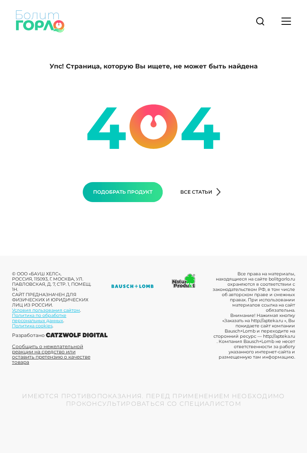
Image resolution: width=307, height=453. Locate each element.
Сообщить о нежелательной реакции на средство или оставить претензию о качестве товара (51, 354)
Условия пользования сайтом (46, 310)
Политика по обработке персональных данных (39, 318)
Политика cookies (32, 326)
